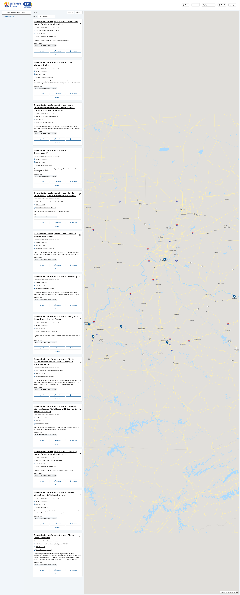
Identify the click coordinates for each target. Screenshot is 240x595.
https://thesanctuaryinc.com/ (45, 288)
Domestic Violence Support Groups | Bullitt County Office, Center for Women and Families (55, 194)
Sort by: (35, 16)
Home (186, 5)
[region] (161, 302)
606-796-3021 (40, 119)
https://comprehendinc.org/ (44, 122)
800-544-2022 (40, 162)
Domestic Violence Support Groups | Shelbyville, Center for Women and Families (56, 22)
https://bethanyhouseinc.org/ (45, 248)
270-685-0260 (40, 74)
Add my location (9, 16)
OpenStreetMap (231, 592)
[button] (121, 327)
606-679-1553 (40, 245)
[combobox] (208, 4)
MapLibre (223, 592)
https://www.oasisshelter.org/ (45, 77)
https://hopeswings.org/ (43, 507)
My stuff (223, 5)
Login (233, 5)
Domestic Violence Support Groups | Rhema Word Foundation (54, 536)
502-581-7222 (40, 33)
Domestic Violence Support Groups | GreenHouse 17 (51, 151)
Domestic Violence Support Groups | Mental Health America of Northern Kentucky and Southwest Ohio (54, 362)
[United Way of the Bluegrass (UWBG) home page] (19, 5)
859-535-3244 (40, 547)
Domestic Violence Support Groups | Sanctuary (55, 276)
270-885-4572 (40, 285)
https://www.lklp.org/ (42, 424)
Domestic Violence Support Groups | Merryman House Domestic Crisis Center (56, 317)
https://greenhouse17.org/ (44, 165)
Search (196, 5)
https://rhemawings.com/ (43, 550)
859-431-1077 (40, 373)
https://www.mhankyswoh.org (45, 376)
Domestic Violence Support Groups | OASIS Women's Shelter (53, 63)
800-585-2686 (40, 328)
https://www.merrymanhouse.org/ (46, 331)
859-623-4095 (40, 504)
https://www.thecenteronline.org (46, 36)
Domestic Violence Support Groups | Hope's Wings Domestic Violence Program (54, 493)
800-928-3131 (40, 421)
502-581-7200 (40, 463)
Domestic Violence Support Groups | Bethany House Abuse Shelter (55, 235)
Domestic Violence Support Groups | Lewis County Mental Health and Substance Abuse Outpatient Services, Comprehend (54, 107)
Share (79, 12)
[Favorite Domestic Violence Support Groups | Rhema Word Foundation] (80, 536)
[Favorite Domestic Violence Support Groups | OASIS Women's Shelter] (80, 64)
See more (57, 55)
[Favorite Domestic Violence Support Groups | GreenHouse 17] (80, 152)
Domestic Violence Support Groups (45, 45)
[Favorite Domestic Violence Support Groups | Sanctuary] (80, 276)
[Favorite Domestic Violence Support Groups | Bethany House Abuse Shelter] (80, 235)
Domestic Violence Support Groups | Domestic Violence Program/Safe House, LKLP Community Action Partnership (56, 409)
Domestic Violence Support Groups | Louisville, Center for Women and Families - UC (55, 452)
